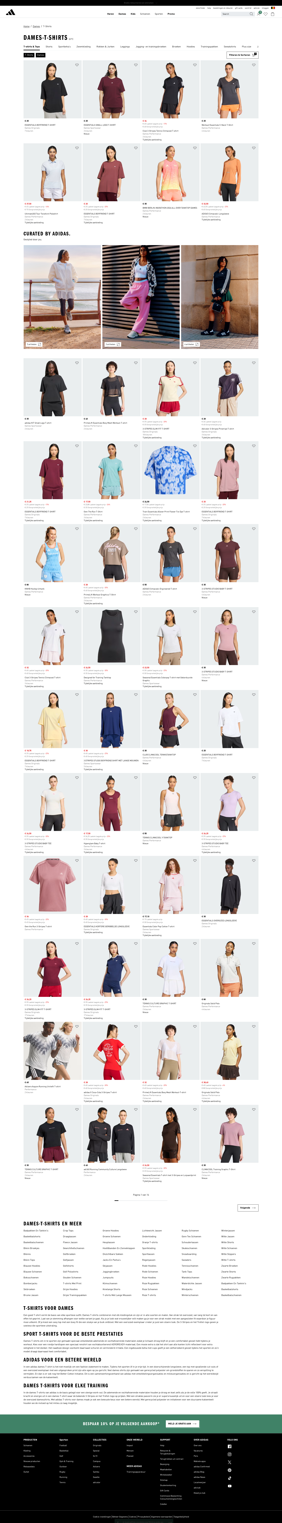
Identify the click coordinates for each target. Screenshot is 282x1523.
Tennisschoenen (190, 1266)
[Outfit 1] (62, 297)
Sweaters (186, 1260)
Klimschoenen (110, 1283)
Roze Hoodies (149, 1278)
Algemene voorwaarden (161, 1517)
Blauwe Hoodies (32, 1266)
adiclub (257, 8)
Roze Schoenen (150, 1289)
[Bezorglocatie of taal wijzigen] (273, 8)
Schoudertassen (190, 1242)
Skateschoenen (189, 1248)
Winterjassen (228, 1231)
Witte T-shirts (228, 1260)
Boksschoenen (31, 1278)
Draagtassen (69, 1237)
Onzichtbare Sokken (113, 1254)
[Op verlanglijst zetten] (77, 65)
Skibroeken (29, 1289)
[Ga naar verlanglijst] (265, 14)
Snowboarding (189, 1254)
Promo (171, 14)
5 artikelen (32, 344)
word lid (248, 8)
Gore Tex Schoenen (191, 1237)
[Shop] (10, 12)
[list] (141, 47)
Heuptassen (109, 1242)
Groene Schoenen (112, 1237)
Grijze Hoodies (70, 1289)
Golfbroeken (69, 1254)
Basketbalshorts (32, 1237)
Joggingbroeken (111, 1272)
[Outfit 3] (219, 297)
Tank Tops (187, 1272)
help (209, 8)
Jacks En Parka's (112, 1260)
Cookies (132, 1517)
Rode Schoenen (150, 1272)
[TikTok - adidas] (242, 1479)
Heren (110, 14)
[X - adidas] (242, 1463)
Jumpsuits (108, 1278)
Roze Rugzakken (150, 1283)
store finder (200, 8)
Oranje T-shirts (150, 1242)
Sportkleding (149, 1248)
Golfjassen (68, 1260)
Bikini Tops (29, 1260)
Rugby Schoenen (190, 1231)
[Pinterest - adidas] (242, 1471)
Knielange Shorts (111, 1289)
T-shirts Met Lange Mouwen (117, 1295)
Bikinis (27, 1254)
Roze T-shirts (149, 1295)
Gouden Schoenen (72, 1278)
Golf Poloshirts (70, 1272)
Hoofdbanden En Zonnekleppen (119, 1248)
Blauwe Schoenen (33, 1272)
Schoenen (145, 14)
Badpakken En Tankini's (36, 1231)
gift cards (238, 8)
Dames (122, 14)
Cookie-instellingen (102, 1517)
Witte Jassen (227, 1237)
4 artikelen (189, 344)
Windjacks (187, 1289)
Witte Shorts (227, 1242)
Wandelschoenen (190, 1278)
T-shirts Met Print (72, 1283)
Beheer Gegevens (120, 1517)
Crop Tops (68, 1231)
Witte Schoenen (229, 1248)
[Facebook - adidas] (242, 1447)
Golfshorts (68, 1266)
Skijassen (108, 1266)
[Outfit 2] (141, 297)
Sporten (159, 14)
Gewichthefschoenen (73, 1248)
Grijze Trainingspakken (75, 1295)
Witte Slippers (228, 1254)
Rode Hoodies (149, 1266)
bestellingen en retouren (223, 8)
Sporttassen (148, 1254)
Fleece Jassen (70, 1242)
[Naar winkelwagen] (272, 14)
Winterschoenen (190, 1295)
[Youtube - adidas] (242, 1486)
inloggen (265, 8)
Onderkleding (149, 1237)
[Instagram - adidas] (242, 1455)
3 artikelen (110, 344)
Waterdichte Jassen (192, 1283)
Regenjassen (148, 1260)
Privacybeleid (144, 1517)
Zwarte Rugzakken (231, 1278)
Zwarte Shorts (228, 1272)
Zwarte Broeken (229, 1266)
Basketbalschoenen (34, 1242)
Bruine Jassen (31, 1295)
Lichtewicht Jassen (152, 1231)
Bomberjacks (30, 1283)
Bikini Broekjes (31, 1248)
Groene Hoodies (111, 1231)
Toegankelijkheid (181, 1517)
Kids (133, 14)
